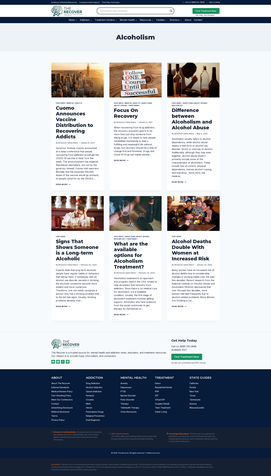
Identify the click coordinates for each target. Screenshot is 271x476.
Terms (54, 416)
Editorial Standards (60, 387)
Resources (177, 105)
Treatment (134, 105)
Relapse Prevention (95, 416)
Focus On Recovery (126, 113)
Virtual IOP (160, 399)
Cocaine (90, 399)
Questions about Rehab (195, 103)
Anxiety (124, 383)
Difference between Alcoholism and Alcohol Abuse (192, 118)
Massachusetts (197, 407)
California (194, 383)
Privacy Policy (58, 420)
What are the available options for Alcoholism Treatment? (131, 255)
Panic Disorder (127, 399)
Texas (192, 395)
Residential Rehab (163, 387)
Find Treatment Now (206, 11)
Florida (193, 387)
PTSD (123, 391)
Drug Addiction (93, 383)
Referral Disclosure (60, 412)
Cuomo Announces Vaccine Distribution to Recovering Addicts (74, 122)
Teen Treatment (163, 407)
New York (194, 391)
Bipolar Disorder (128, 395)
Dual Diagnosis (93, 420)
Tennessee (195, 399)
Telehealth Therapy (130, 407)
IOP (156, 395)
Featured (60, 103)
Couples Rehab (162, 404)
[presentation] (77, 80)
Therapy (125, 404)
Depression (126, 387)
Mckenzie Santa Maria (68, 143)
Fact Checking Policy (61, 395)
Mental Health (74, 103)
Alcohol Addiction (94, 387)
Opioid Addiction (94, 391)
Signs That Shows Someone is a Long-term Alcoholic (77, 250)
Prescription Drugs (95, 412)
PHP (157, 391)
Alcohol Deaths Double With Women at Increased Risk (191, 250)
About (188, 19)
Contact (198, 19)
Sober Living (161, 412)
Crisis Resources (129, 412)
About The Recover (60, 383)
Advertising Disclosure (62, 407)
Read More (63, 184)
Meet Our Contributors (62, 399)
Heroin (89, 407)
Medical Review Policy (62, 391)
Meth (88, 404)
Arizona (193, 404)
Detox (158, 383)
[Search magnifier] (171, 11)
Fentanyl (90, 395)
